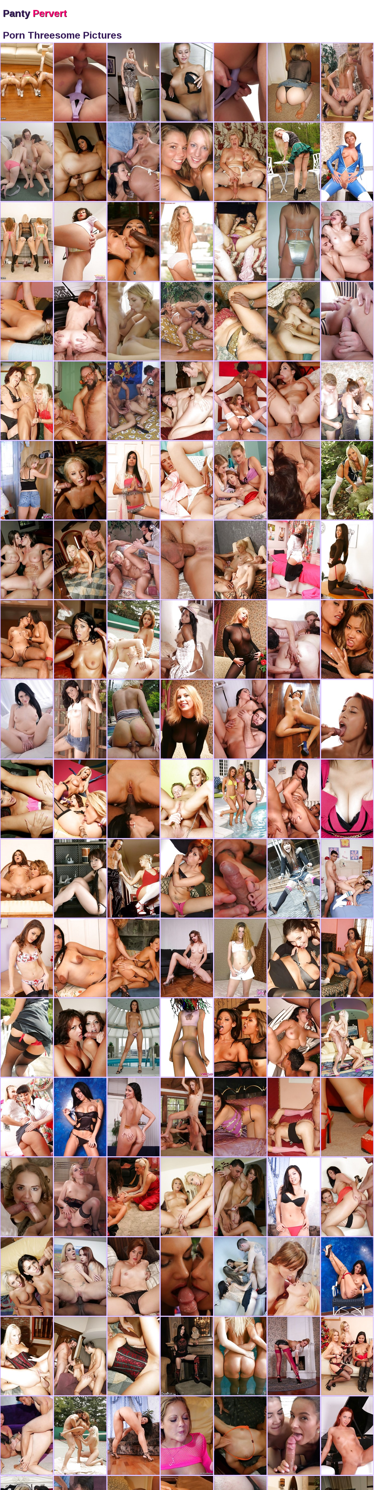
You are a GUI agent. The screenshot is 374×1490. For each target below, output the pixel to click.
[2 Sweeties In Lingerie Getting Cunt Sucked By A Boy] (240, 560)
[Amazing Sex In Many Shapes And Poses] (240, 1356)
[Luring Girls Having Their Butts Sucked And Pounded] (294, 1356)
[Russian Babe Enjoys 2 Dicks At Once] (347, 321)
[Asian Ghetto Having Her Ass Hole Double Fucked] (294, 1196)
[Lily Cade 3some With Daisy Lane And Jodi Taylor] (134, 1276)
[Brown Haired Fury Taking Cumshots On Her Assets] (187, 1037)
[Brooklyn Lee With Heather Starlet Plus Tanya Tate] (294, 719)
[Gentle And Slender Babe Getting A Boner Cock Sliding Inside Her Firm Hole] (187, 1435)
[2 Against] (134, 1196)
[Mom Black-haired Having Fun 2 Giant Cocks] (294, 639)
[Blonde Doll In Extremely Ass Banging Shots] (347, 82)
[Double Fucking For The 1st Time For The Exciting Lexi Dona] (80, 82)
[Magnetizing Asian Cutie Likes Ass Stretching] (134, 1435)
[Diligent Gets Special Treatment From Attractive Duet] (187, 480)
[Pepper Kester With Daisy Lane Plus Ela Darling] (240, 480)
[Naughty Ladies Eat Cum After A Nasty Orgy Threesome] (187, 1276)
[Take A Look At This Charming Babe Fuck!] (134, 878)
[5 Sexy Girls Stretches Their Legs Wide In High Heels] (27, 82)
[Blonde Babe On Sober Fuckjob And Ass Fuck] (80, 1196)
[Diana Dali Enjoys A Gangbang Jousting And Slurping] (27, 1196)
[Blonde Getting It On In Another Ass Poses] (134, 401)
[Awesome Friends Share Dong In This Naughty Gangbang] (134, 321)
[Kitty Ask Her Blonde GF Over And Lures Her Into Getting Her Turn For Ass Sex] (27, 958)
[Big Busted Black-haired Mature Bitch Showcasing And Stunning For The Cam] (347, 401)
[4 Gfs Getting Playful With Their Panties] (187, 82)
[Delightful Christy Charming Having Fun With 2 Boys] (347, 719)
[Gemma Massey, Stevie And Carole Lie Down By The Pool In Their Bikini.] (240, 799)
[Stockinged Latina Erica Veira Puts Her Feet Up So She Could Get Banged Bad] (294, 799)
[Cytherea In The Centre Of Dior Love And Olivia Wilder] (187, 241)
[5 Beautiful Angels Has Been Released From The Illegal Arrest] (27, 241)
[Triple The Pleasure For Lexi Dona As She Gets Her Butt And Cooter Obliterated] (240, 82)
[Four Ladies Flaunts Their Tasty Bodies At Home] (187, 162)
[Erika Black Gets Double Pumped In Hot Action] (27, 719)
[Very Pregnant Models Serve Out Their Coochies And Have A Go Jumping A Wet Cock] (134, 162)
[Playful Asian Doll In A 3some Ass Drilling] (240, 639)
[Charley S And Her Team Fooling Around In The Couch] (347, 1356)
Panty (35, 13)
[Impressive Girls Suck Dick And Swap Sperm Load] (294, 1276)
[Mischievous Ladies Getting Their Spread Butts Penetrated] (347, 1435)
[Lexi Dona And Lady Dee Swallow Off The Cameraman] (294, 1435)
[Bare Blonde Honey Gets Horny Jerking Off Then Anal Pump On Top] (134, 719)
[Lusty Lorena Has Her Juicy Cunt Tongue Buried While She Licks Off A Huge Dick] (294, 1037)
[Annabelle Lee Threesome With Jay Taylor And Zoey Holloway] (27, 162)
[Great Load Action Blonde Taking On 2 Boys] (134, 560)
